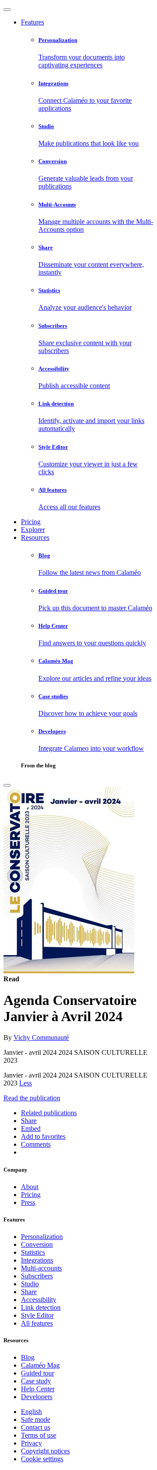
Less (25, 1083)
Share (29, 1291)
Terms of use (38, 1435)
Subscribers (37, 1276)
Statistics (33, 1252)
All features (37, 1323)
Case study (36, 1381)
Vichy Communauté (41, 1037)
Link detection (41, 1307)
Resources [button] (35, 537)
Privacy (31, 1443)
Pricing (31, 521)
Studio (30, 1284)
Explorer (33, 529)
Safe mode (35, 1419)
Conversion (37, 1244)
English (31, 1411)
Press (28, 1202)
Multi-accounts (41, 1268)
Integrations (37, 1260)
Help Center (38, 1389)
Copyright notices (45, 1451)
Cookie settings (42, 1459)
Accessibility (38, 1299)
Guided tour (37, 1373)
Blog (27, 1357)
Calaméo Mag (40, 1365)
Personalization (42, 1236)
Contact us (35, 1427)
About (29, 1186)
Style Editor (37, 1315)
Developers (36, 1396)
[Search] (6, 785)
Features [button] (32, 22)
